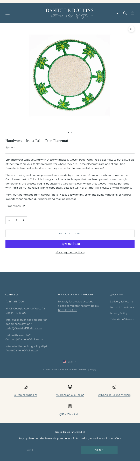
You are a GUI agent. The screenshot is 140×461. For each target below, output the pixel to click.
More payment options (70, 252)
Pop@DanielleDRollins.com (22, 350)
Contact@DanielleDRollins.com (25, 339)
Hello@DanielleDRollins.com (23, 328)
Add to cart (70, 233)
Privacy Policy (118, 313)
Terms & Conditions (122, 307)
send (99, 450)
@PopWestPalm (69, 414)
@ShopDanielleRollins (70, 394)
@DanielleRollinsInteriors (114, 394)
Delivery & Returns (121, 301)
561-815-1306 (16, 301)
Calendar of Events (122, 319)
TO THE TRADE (67, 310)
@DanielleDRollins (25, 394)
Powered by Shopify (88, 369)
